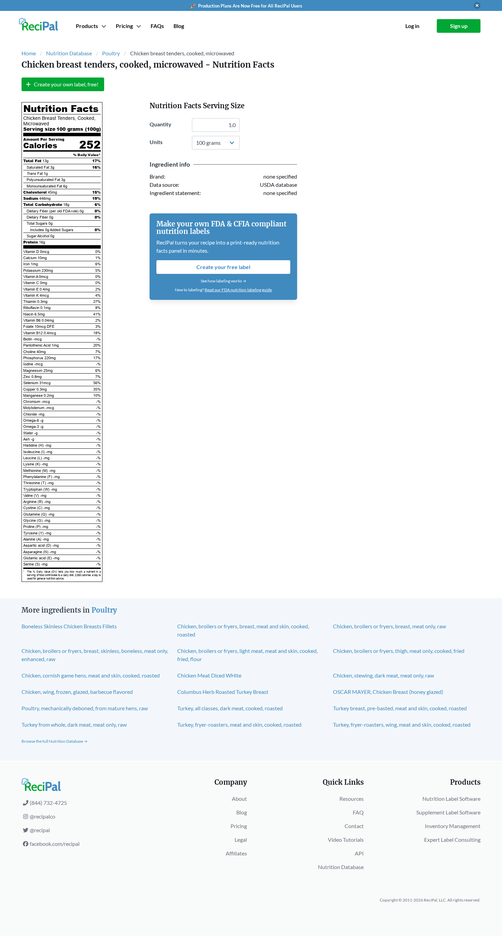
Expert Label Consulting (452, 839)
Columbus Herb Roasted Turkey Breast (222, 691)
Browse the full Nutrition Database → (54, 741)
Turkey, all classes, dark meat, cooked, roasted (230, 708)
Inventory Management (452, 826)
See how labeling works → (223, 280)
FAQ (358, 812)
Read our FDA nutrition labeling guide (238, 289)
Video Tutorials (346, 839)
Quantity (160, 124)
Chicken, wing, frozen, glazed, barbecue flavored (77, 691)
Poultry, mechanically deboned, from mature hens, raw (85, 708)
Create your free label (223, 267)
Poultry (111, 53)
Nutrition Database (69, 53)
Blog (178, 26)
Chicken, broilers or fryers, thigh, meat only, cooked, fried (398, 650)
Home (29, 53)
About (239, 798)
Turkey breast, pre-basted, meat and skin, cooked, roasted (400, 708)
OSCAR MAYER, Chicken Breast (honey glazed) (388, 691)
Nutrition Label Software (451, 798)
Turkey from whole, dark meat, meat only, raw (74, 724)
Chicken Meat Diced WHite (209, 675)
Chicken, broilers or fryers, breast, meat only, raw (389, 626)
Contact (354, 826)
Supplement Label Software (448, 812)
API (359, 853)
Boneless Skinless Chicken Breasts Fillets (69, 626)
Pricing (239, 826)
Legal (241, 839)
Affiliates (236, 853)
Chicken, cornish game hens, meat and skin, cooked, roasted (91, 675)
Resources (351, 798)
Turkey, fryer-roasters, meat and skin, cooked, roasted (239, 724)
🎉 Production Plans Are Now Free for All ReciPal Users (246, 6)
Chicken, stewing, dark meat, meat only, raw (383, 675)
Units (156, 142)
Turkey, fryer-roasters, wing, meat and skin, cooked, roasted (402, 724)
